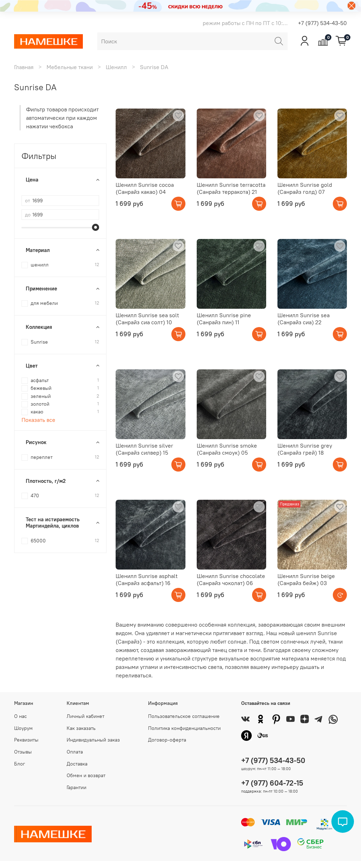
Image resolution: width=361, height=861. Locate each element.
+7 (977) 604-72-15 (272, 783)
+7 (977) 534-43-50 (322, 22)
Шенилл (116, 66)
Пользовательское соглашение (184, 716)
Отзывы (23, 752)
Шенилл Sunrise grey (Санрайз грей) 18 (304, 449)
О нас (20, 716)
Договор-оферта (167, 740)
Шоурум (23, 728)
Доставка (77, 764)
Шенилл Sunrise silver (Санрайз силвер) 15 (144, 449)
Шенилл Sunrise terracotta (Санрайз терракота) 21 (231, 188)
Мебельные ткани (70, 66)
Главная (23, 66)
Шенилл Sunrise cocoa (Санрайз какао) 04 (145, 188)
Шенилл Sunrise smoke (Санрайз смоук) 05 (227, 449)
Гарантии (76, 787)
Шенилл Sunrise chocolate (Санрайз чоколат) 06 (231, 579)
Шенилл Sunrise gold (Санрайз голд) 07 (304, 188)
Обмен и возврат (86, 775)
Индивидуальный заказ (93, 740)
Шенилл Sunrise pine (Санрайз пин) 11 (224, 319)
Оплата (75, 752)
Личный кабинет (85, 716)
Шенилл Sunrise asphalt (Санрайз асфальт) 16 (147, 579)
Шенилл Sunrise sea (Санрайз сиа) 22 (303, 319)
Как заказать (81, 728)
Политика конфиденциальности (184, 728)
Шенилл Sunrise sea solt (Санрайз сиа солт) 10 (147, 319)
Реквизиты (26, 740)
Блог (19, 764)
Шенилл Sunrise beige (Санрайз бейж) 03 (306, 579)
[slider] (95, 227)
